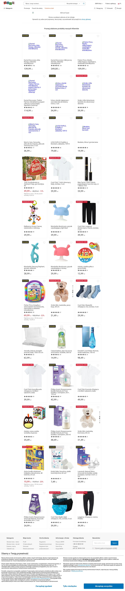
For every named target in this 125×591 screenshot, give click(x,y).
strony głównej (86, 19)
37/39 (95, 299)
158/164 (69, 511)
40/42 (88, 302)
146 (37, 384)
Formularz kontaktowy (79, 541)
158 (61, 179)
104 (88, 221)
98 (83, 221)
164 (32, 386)
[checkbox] (93, 548)
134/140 (53, 511)
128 (91, 223)
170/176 (61, 514)
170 (37, 386)
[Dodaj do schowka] (44, 36)
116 (98, 221)
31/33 (82, 299)
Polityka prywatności (77, 571)
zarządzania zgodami (84, 565)
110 (93, 221)
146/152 (61, 511)
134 (27, 384)
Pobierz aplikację (111, 3)
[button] (83, 3)
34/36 (88, 299)
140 (32, 384)
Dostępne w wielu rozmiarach (88, 514)
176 (42, 386)
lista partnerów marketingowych (40, 578)
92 (78, 221)
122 (86, 223)
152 (42, 384)
